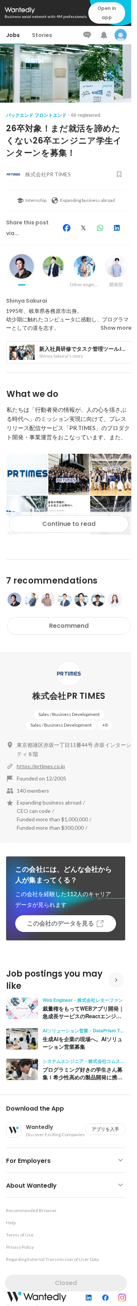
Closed (66, 1283)
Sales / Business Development (69, 714)
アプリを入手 (105, 1129)
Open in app (106, 13)
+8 (105, 725)
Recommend (69, 625)
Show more (116, 328)
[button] (68, 1109)
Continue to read (69, 523)
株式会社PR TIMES (68, 696)
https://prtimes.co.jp (41, 766)
